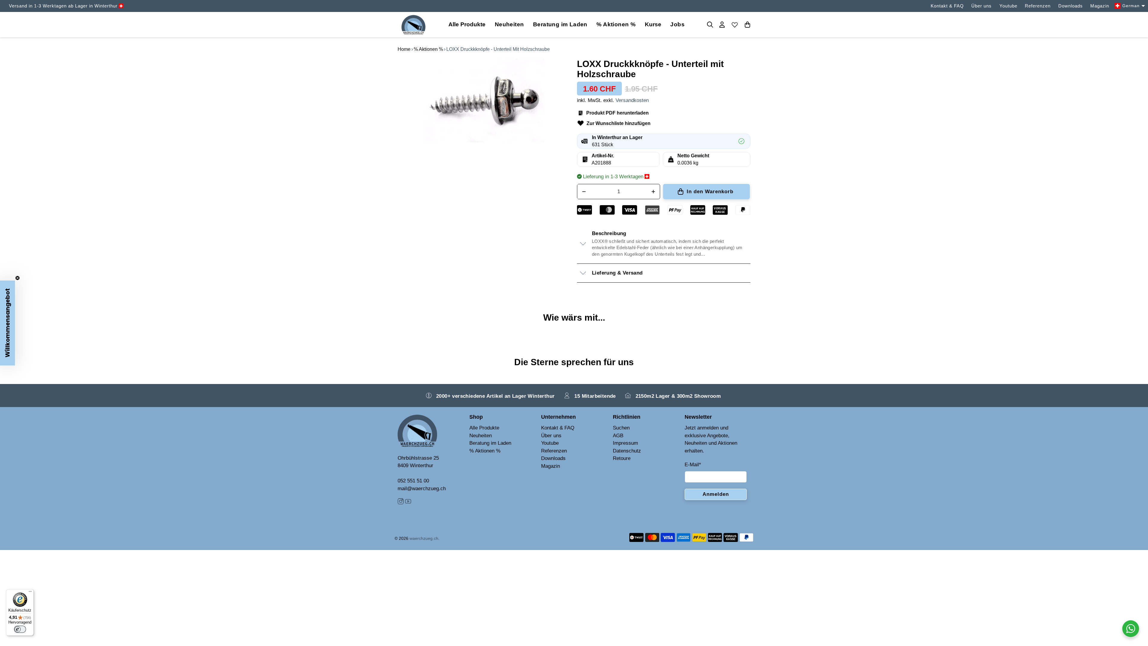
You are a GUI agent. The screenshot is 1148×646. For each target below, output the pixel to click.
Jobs (677, 24)
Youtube (1008, 5)
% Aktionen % (616, 24)
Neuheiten (509, 24)
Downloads (1070, 5)
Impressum (625, 443)
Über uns (981, 5)
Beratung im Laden (560, 24)
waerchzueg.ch (424, 538)
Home (404, 49)
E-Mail (693, 464)
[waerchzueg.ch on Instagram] (401, 502)
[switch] (20, 629)
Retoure (622, 458)
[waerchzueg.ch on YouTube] (408, 502)
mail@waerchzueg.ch (422, 488)
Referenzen (1038, 5)
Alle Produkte (484, 428)
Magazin (1099, 5)
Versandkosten (632, 100)
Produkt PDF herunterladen (617, 112)
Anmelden (716, 494)
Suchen (621, 428)
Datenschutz (627, 451)
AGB (618, 435)
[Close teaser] (17, 278)
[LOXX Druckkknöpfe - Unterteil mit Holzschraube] (484, 100)
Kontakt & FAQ (947, 5)
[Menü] (30, 592)
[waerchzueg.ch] (413, 24)
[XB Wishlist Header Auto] (734, 24)
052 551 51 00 (413, 481)
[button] (7, 323)
